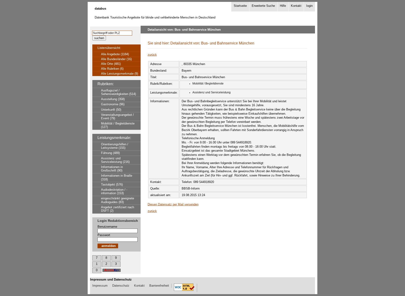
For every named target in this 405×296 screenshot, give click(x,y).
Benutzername (107, 226)
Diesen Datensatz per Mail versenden (173, 204)
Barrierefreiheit (159, 285)
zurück (152, 54)
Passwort (104, 235)
